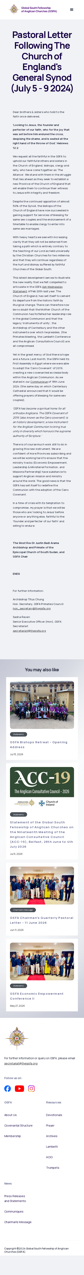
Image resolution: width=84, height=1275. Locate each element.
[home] (31, 9)
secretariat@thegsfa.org (29, 631)
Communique (39, 381)
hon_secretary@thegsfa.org (32, 608)
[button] (72, 10)
